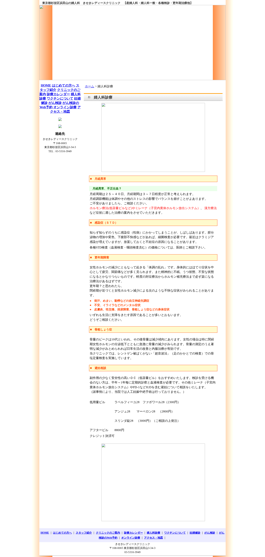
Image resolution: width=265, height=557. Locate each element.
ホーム (89, 86)
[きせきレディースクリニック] (132, 42)
